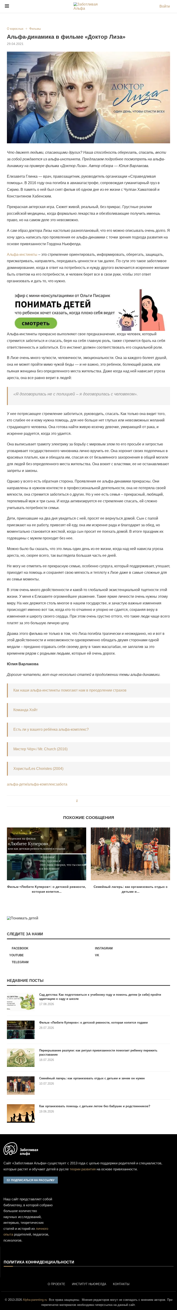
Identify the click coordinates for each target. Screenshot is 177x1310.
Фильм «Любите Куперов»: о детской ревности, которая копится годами (93, 1022)
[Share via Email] (98, 801)
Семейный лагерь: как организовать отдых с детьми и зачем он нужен (92, 1078)
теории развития (83, 1169)
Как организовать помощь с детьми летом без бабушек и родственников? (94, 1106)
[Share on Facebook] (83, 801)
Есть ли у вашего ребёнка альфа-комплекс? (51, 729)
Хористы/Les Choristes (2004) (38, 769)
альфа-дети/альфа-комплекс (31, 784)
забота (61, 784)
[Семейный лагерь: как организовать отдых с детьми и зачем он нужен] (130, 853)
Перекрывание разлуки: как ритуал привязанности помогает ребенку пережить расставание (98, 1052)
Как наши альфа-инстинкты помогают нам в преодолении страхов (70, 690)
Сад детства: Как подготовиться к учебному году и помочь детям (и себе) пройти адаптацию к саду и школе (100, 997)
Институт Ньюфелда (89, 1284)
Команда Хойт (25, 710)
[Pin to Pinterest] (89, 801)
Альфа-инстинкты (22, 254)
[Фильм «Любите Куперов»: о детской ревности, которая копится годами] (46, 853)
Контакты (121, 1284)
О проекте (56, 1284)
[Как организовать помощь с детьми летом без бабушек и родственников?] (21, 1113)
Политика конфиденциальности (39, 1262)
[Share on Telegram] (93, 801)
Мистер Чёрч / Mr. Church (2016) (40, 749)
